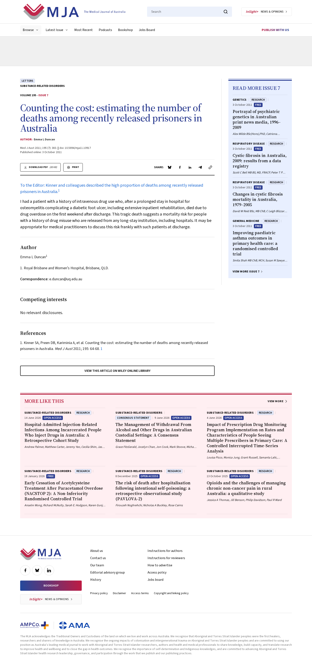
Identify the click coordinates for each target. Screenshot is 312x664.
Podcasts (105, 30)
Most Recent (83, 30)
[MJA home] (40, 554)
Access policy (157, 572)
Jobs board (155, 579)
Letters (27, 81)
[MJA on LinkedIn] (49, 570)
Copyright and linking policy (171, 593)
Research (258, 100)
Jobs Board (147, 30)
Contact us (98, 558)
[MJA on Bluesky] (37, 570)
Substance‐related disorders (42, 86)
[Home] (74, 11)
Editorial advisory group (107, 572)
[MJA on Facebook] (25, 570)
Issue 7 (43, 95)
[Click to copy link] (210, 167)
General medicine (246, 221)
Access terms (140, 593)
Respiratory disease (249, 144)
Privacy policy (99, 593)
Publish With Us (275, 30)
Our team (97, 565)
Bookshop (125, 30)
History (95, 579)
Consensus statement (133, 418)
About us (96, 550)
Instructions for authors (165, 550)
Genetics (239, 100)
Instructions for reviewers (166, 558)
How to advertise (160, 565)
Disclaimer (119, 593)
